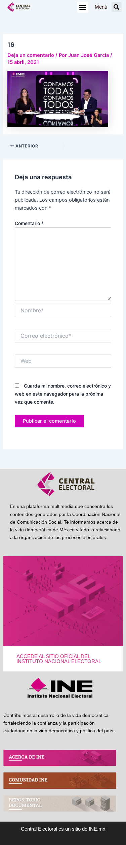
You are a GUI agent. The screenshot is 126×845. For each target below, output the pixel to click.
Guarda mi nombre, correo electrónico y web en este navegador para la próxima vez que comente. (63, 394)
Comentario (29, 223)
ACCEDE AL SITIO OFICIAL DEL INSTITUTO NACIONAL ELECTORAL (58, 659)
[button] (82, 7)
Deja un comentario (30, 55)
